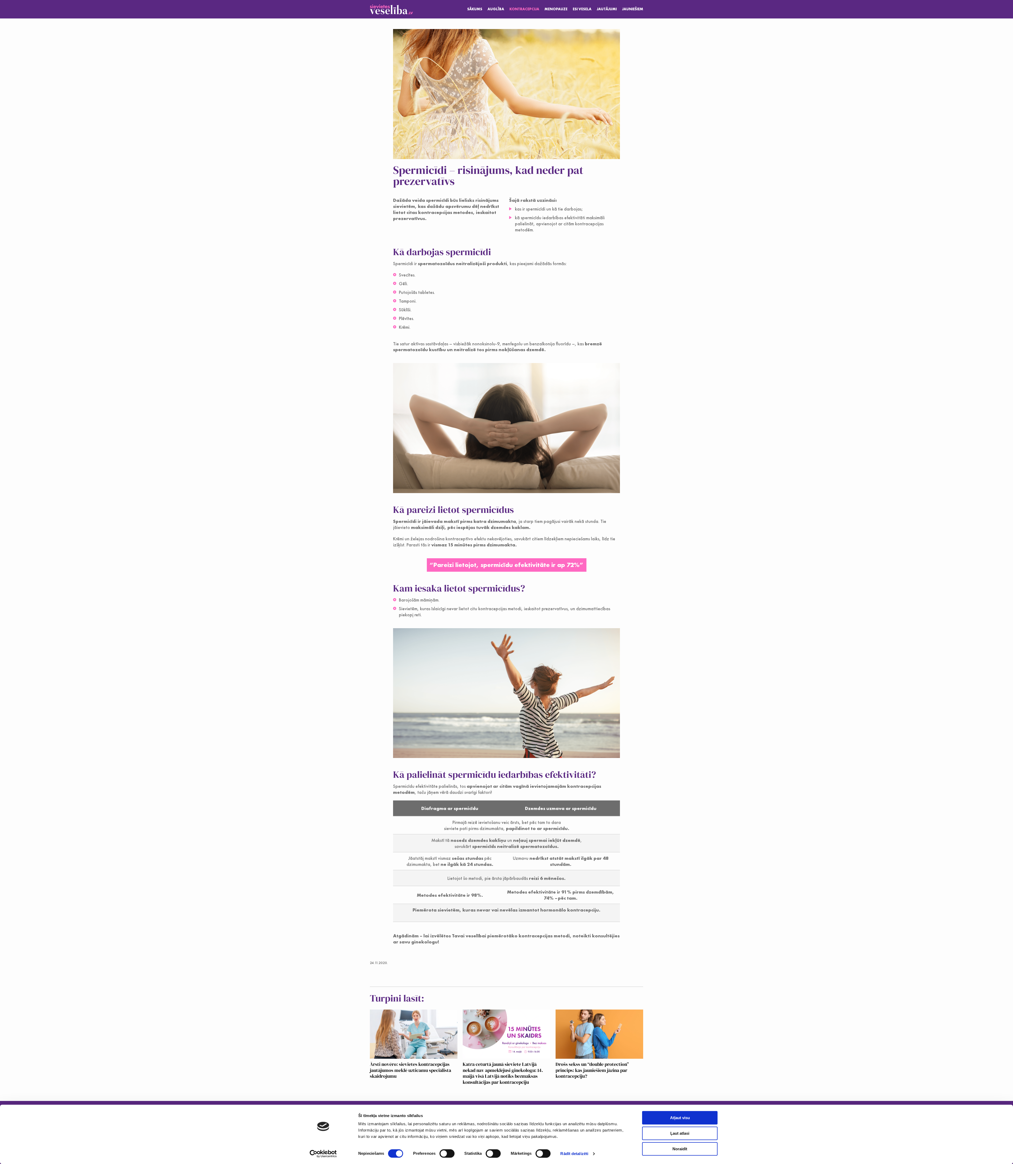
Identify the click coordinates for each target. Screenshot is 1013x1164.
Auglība (496, 9)
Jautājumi (607, 9)
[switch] (447, 1153)
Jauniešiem (632, 9)
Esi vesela (582, 9)
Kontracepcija (524, 9)
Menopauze (555, 9)
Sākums (474, 9)
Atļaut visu (680, 1117)
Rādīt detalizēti (574, 1153)
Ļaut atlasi (679, 1133)
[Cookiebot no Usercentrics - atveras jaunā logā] (323, 1154)
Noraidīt (679, 1149)
